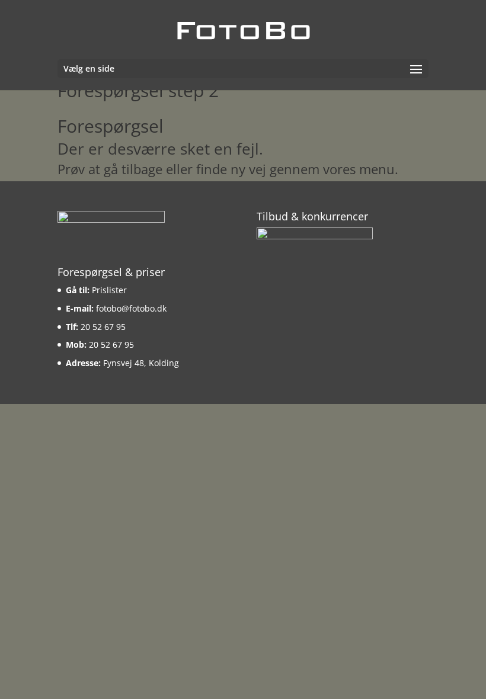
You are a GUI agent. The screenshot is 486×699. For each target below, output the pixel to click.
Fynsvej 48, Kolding (141, 362)
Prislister (109, 290)
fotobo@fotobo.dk (131, 308)
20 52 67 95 (103, 326)
